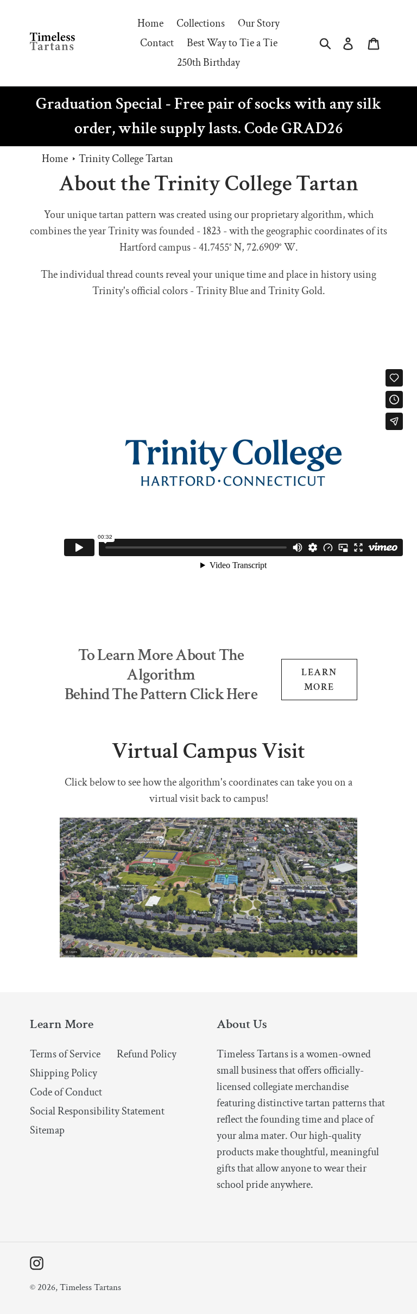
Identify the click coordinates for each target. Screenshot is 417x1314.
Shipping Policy (63, 1073)
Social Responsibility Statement (97, 1111)
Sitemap (47, 1130)
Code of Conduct (66, 1092)
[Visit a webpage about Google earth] (208, 954)
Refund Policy (146, 1054)
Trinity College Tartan (126, 159)
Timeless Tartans (90, 1287)
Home (55, 159)
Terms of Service (65, 1054)
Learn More (319, 679)
